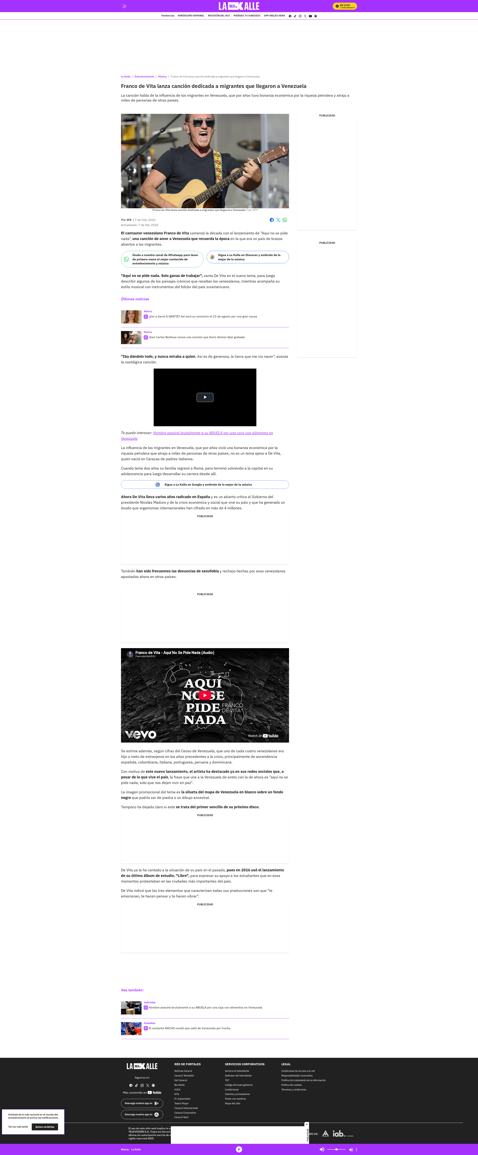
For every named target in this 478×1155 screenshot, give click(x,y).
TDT (227, 1080)
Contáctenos (232, 1089)
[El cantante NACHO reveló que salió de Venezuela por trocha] (131, 1028)
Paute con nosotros (235, 1099)
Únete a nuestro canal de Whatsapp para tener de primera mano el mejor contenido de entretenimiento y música (165, 259)
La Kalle (126, 76)
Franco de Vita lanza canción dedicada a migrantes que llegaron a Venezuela (215, 76)
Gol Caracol (180, 1080)
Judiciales (150, 1002)
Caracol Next (181, 1117)
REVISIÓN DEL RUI (219, 15)
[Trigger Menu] (124, 6)
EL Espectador (182, 1099)
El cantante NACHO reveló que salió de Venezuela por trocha (189, 1028)
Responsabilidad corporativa (297, 1076)
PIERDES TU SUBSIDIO (247, 15)
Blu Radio (179, 1085)
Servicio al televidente (237, 1071)
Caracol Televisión (184, 1076)
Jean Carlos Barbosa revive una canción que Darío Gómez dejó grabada (197, 337)
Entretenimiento (144, 76)
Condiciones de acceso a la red (298, 1071)
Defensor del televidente (238, 1076)
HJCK (177, 1089)
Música (162, 76)
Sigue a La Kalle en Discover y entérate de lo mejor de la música (249, 257)
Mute (322, 1149)
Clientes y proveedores (237, 1094)
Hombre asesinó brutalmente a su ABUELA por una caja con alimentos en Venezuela (205, 1007)
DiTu (176, 1094)
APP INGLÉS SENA (274, 15)
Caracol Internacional (186, 1108)
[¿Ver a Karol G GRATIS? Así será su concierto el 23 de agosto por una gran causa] (131, 316)
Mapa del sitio (232, 1103)
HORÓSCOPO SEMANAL (191, 15)
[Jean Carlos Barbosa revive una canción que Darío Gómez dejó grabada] (131, 337)
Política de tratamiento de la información (303, 1080)
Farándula (149, 1023)
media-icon (239, 1149)
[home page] (239, 6)
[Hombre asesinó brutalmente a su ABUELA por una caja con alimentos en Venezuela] (131, 1007)
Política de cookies (291, 1085)
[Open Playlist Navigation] (356, 1149)
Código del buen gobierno (239, 1085)
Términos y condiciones (293, 1089)
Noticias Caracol (183, 1071)
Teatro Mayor (181, 1103)
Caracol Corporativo (185, 1113)
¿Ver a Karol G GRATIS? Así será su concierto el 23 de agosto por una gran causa (203, 316)
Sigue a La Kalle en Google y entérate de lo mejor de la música (208, 484)
